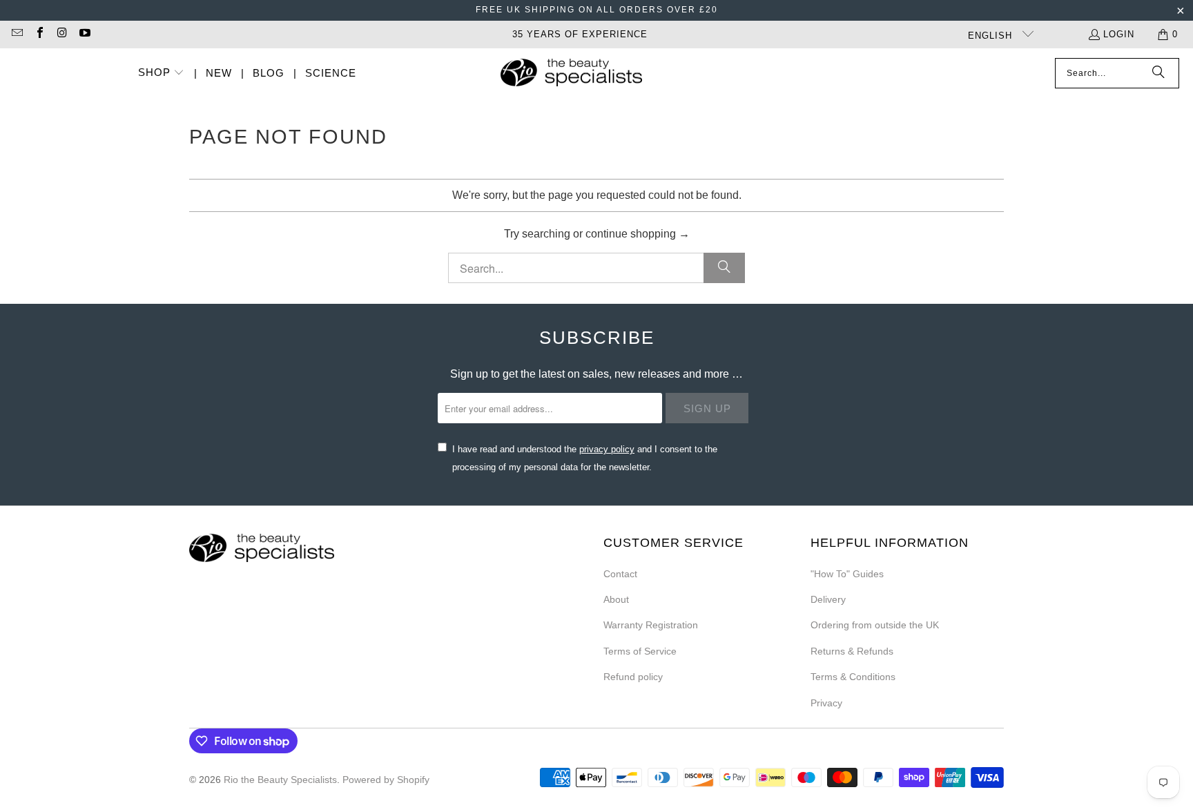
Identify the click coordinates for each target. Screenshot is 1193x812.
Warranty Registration (650, 624)
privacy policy (606, 449)
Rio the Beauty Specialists (280, 779)
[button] (161, 73)
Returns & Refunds (852, 651)
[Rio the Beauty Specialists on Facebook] (38, 34)
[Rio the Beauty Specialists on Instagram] (61, 34)
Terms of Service (640, 651)
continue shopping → (637, 234)
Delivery (828, 599)
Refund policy (633, 676)
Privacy (826, 702)
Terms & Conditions (853, 676)
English (992, 35)
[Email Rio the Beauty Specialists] (16, 34)
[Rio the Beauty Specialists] (571, 74)
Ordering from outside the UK (875, 624)
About (616, 599)
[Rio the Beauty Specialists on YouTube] (83, 34)
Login (1118, 34)
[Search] (1158, 73)
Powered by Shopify (385, 779)
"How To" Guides (847, 573)
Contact (620, 573)
